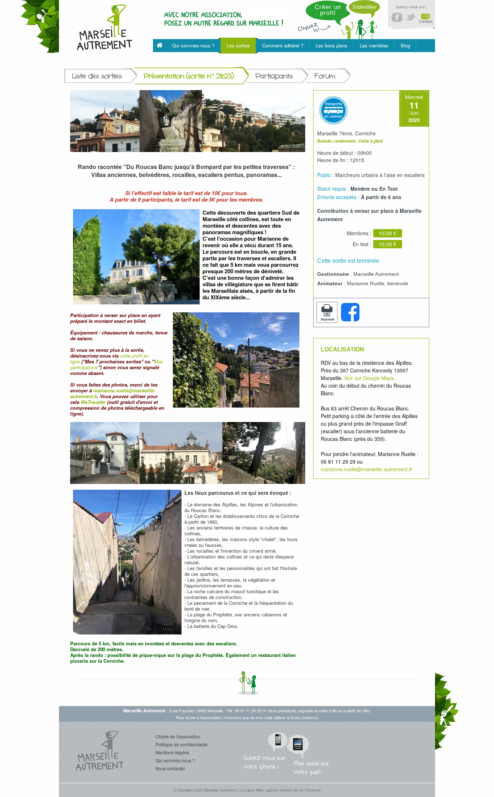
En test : (362, 244)
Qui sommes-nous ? (175, 760)
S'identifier (364, 7)
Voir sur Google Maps (369, 377)
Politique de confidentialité (182, 744)
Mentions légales (172, 752)
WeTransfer (93, 401)
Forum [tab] (325, 75)
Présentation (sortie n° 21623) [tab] (189, 75)
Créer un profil (328, 10)
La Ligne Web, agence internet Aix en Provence (280, 790)
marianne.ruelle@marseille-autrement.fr (112, 393)
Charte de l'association (178, 736)
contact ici (309, 717)
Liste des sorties (97, 75)
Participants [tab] (274, 75)
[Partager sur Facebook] (350, 312)
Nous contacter (170, 768)
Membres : (359, 233)
